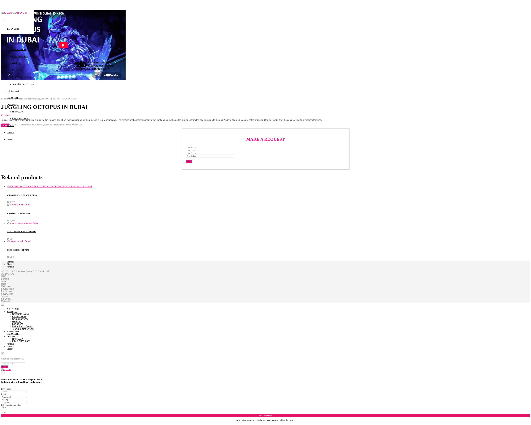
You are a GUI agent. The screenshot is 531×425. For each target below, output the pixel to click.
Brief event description (11, 405)
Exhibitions (17, 70)
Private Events (19, 49)
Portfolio (10, 125)
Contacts (10, 132)
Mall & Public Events (22, 77)
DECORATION (14, 98)
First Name (6, 389)
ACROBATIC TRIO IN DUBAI (18, 213)
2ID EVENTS (13, 29)
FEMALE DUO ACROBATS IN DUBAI (21, 232)
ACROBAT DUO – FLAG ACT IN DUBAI (22, 195)
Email (3, 394)
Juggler (40, 99)
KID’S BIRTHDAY (21, 118)
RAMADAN (18, 112)
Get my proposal (265, 415)
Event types (12, 36)
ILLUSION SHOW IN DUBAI (18, 250)
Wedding (16, 63)
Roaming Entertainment (54, 125)
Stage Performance (74, 125)
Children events (20, 56)
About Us (11, 264)
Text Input (5, 399)
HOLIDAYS (12, 105)
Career (9, 139)
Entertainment (13, 331)
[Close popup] (3, 372)
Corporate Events (20, 42)
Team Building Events (23, 329)
